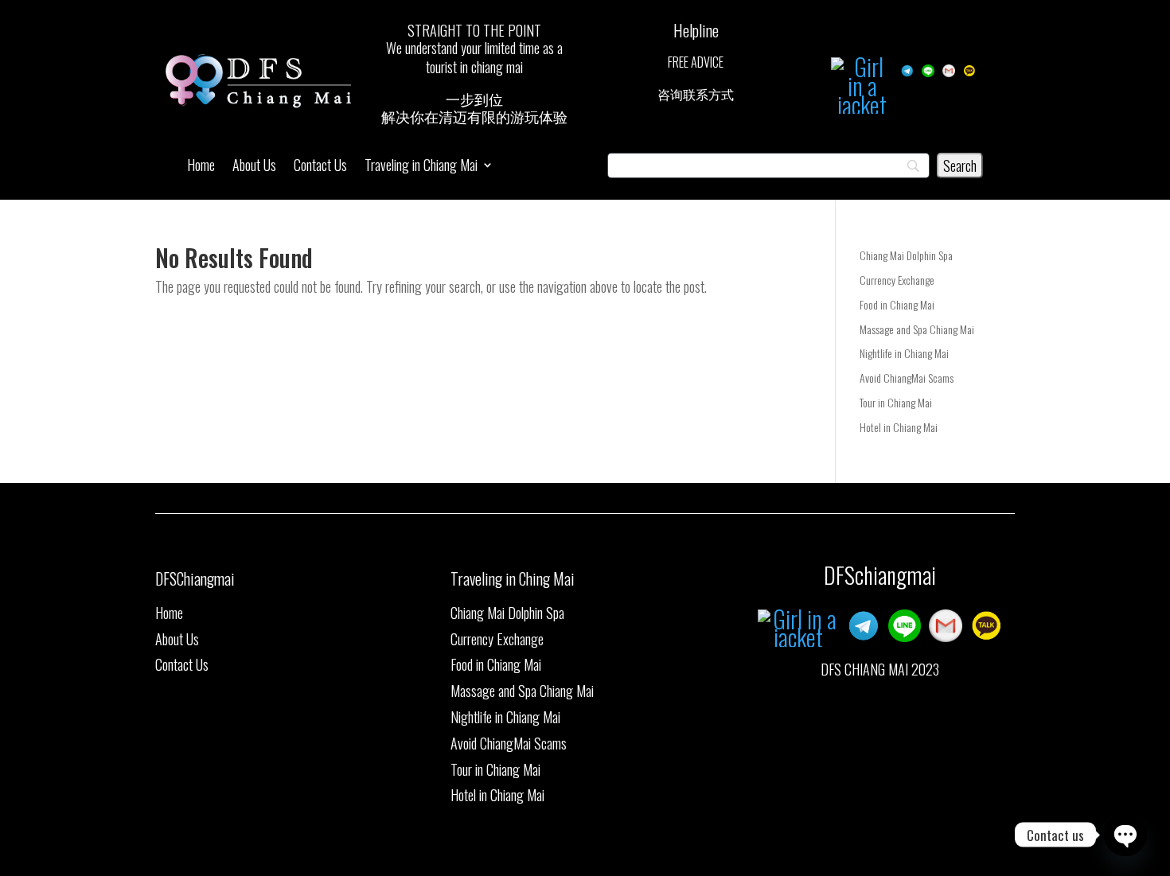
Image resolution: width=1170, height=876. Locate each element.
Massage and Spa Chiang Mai (917, 329)
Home (201, 167)
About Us (254, 167)
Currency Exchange (897, 279)
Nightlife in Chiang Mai (904, 353)
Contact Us (320, 167)
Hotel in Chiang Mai (899, 427)
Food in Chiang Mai (897, 304)
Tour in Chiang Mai (896, 402)
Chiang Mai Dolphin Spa (906, 255)
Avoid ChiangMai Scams (907, 377)
